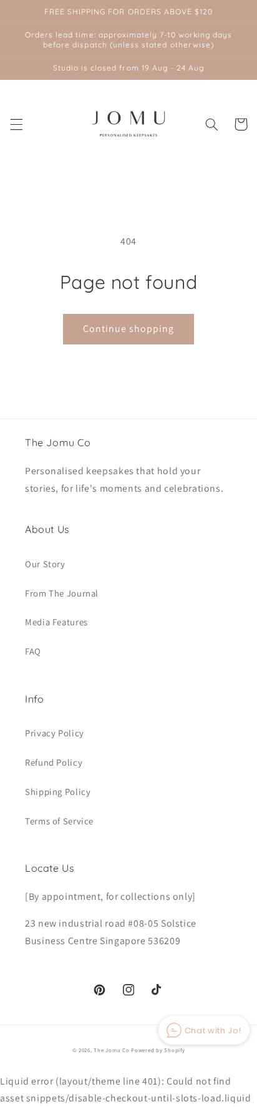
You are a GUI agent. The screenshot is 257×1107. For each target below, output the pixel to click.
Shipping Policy (57, 791)
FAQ (33, 651)
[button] (16, 124)
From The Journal (62, 593)
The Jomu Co (111, 1050)
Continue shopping (129, 328)
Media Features (56, 622)
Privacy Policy (54, 733)
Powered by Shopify (158, 1050)
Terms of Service (59, 821)
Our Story (45, 564)
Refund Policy (53, 762)
